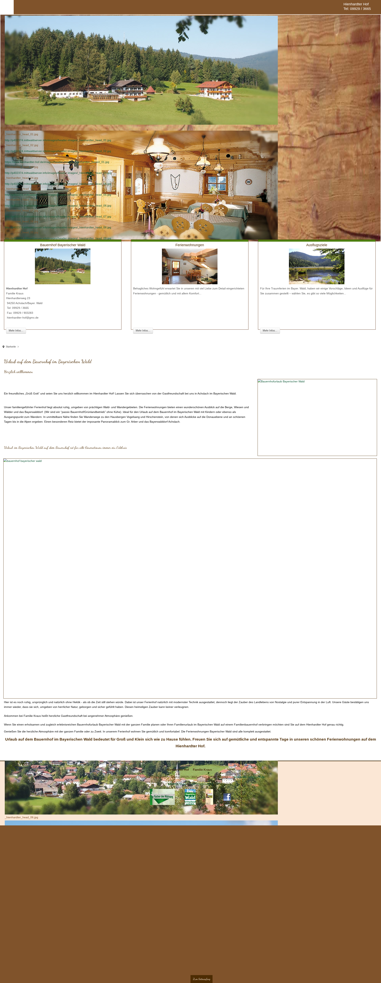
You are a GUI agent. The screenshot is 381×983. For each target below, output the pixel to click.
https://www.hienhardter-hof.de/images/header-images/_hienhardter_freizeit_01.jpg (57, 162)
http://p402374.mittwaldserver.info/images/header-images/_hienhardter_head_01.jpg (58, 140)
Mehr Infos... (16, 330)
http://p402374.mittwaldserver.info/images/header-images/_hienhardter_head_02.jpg (58, 151)
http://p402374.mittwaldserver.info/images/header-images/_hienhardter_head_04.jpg (58, 184)
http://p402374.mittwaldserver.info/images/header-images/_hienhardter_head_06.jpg (58, 206)
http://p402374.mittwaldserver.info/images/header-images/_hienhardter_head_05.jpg (58, 195)
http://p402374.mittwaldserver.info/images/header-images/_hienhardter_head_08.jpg (58, 227)
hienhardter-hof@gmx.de (249, 779)
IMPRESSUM (177, 786)
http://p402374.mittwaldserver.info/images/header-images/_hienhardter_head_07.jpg (58, 216)
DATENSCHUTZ (202, 786)
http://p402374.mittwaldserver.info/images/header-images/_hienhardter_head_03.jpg (58, 173)
